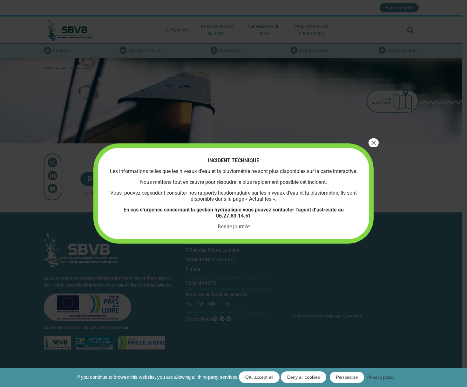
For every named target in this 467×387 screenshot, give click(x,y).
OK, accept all (259, 377)
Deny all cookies (303, 377)
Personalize (347, 377)
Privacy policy (381, 377)
